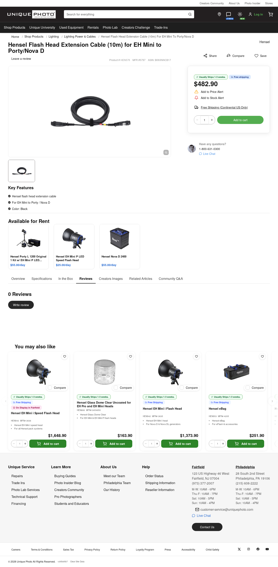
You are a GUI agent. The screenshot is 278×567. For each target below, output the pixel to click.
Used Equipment (71, 27)
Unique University (42, 27)
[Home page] (30, 14)
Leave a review (21, 58)
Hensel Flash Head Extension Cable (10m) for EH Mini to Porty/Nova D (147, 36)
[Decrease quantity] (197, 120)
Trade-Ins (161, 27)
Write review (21, 305)
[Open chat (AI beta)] (228, 14)
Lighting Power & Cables (80, 36)
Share (213, 56)
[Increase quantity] (212, 120)
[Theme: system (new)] (240, 14)
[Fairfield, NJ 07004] (219, 14)
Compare (238, 56)
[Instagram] (248, 549)
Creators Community (212, 3)
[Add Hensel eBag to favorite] (262, 356)
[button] (270, 14)
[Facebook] (257, 549)
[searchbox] (129, 14)
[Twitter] (239, 549)
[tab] (18, 279)
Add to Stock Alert (212, 98)
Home (15, 37)
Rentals (93, 27)
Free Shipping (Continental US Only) (224, 107)
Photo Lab (110, 27)
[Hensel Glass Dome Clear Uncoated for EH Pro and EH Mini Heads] (104, 372)
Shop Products (14, 27)
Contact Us (207, 527)
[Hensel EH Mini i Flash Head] (170, 372)
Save (263, 56)
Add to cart (240, 120)
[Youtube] (267, 549)
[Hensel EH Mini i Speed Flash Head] (38, 372)
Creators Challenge (136, 27)
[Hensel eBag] (236, 372)
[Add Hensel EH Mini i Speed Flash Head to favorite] (64, 356)
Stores (269, 3)
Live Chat (209, 154)
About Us (234, 3)
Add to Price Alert (212, 92)
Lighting (54, 36)
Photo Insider (252, 3)
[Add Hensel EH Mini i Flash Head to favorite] (196, 356)
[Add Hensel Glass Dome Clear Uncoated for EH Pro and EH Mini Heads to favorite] (130, 356)
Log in (258, 14)
